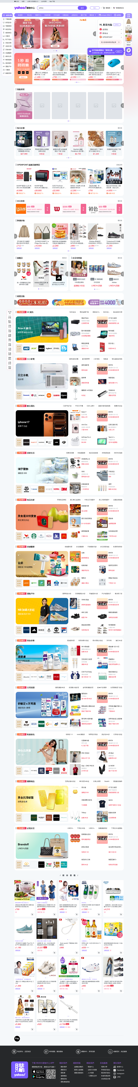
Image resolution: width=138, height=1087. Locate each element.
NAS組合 (73, 312)
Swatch (106, 781)
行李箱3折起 (117, 734)
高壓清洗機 (70, 453)
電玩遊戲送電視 (117, 359)
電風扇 (105, 359)
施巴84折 (119, 640)
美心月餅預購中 (104, 500)
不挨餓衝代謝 (92, 547)
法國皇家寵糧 (117, 500)
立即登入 (117, 25)
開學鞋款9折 (67, 593)
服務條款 (64, 1076)
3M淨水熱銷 (118, 453)
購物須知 (64, 1079)
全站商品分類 (105, 1079)
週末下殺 (84, 15)
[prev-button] (15, 302)
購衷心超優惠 (78, 1070)
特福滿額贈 (81, 453)
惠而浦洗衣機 (73, 359)
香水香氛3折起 (98, 640)
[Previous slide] (15, 890)
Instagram (120, 1073)
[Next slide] (33, 890)
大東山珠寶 (97, 781)
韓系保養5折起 (83, 640)
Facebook (120, 1070)
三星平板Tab (67, 406)
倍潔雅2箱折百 (74, 687)
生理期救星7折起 (116, 687)
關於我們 (64, 1067)
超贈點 (119, 15)
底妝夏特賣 (71, 640)
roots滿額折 (81, 734)
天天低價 (57, 15)
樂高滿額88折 (60, 687)
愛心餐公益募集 (75, 500)
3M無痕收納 (106, 453)
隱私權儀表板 (65, 1082)
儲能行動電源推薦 (104, 406)
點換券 (20, 15)
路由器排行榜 (117, 312)
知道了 (119, 51)
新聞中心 (120, 1067)
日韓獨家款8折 (80, 593)
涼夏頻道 (66, 15)
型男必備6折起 (70, 781)
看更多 (129, 45)
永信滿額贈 (80, 547)
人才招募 (91, 1073)
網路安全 (64, 1070)
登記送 (29, 15)
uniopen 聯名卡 (106, 15)
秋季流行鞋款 (93, 734)
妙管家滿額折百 (88, 687)
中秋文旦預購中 (89, 500)
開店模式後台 (105, 1073)
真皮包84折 (106, 734)
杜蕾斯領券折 (117, 547)
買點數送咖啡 (117, 781)
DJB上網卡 (90, 406)
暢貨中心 (38, 15)
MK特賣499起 (84, 781)
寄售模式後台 (105, 1070)
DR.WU (109, 640)
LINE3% (70, 828)
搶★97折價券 (102, 687)
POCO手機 (79, 406)
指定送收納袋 (93, 453)
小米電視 (97, 359)
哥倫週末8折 (93, 593)
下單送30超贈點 (116, 828)
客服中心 (91, 1067)
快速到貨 (47, 15)
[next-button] (122, 302)
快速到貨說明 (105, 1076)
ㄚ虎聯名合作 (92, 1076)
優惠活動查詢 (78, 1073)
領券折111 (69, 734)
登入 (94, 8)
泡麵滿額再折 (102, 828)
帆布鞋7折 (118, 593)
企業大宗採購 (92, 1070)
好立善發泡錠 (104, 547)
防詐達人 (106, 312)
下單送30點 (81, 828)
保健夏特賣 (68, 547)
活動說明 (119, 165)
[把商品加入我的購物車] (32, 914)
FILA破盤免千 (106, 593)
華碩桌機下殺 (84, 312)
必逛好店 (75, 15)
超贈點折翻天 (78, 1067)
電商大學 (104, 1067)
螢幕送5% (96, 312)
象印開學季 (86, 359)
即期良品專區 (61, 500)
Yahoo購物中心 (24, 8)
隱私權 (63, 1073)
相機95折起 (118, 406)
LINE (119, 1077)
